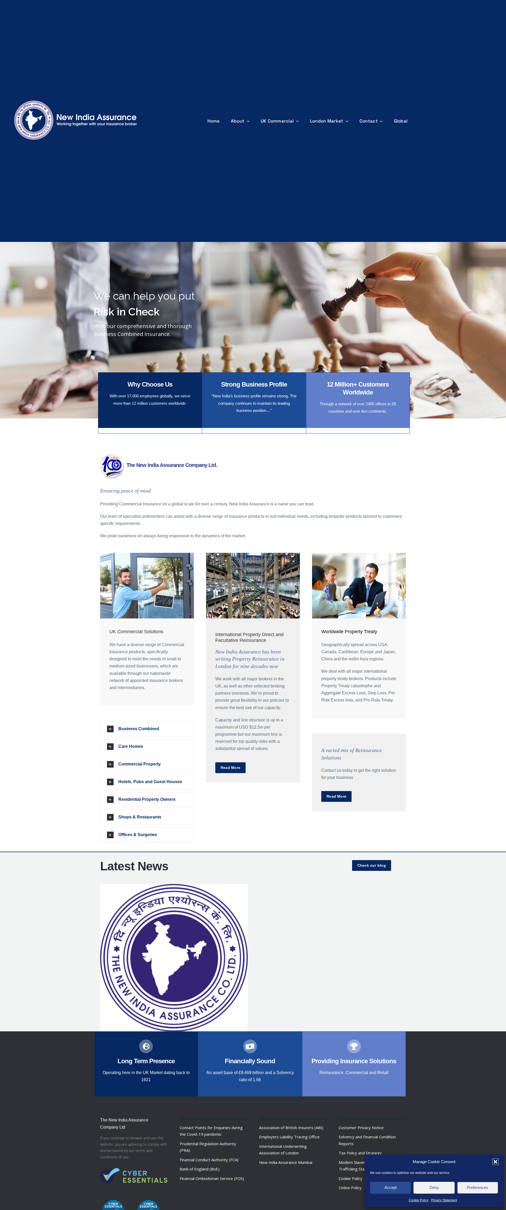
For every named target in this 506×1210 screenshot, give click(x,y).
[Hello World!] (174, 958)
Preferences (477, 1187)
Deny (434, 1187)
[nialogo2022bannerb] (75, 99)
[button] (495, 1161)
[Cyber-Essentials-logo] (133, 1164)
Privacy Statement (444, 1200)
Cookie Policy (419, 1200)
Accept (391, 1187)
